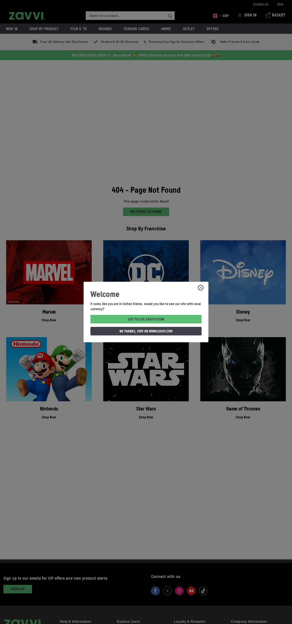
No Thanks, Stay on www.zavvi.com (146, 331)
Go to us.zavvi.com (146, 319)
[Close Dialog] (200, 287)
